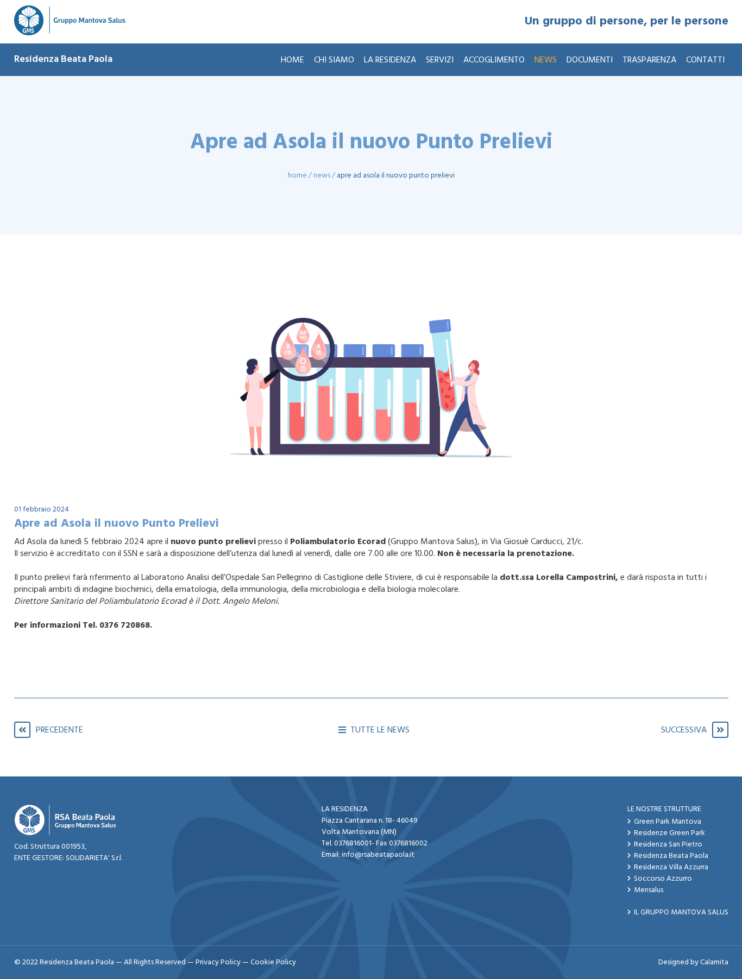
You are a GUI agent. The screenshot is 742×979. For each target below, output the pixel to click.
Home (297, 175)
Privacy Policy (218, 962)
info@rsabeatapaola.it (378, 855)
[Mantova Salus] (69, 21)
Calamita (714, 962)
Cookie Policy (273, 962)
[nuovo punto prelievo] (371, 370)
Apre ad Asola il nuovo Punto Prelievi (396, 175)
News (321, 175)
